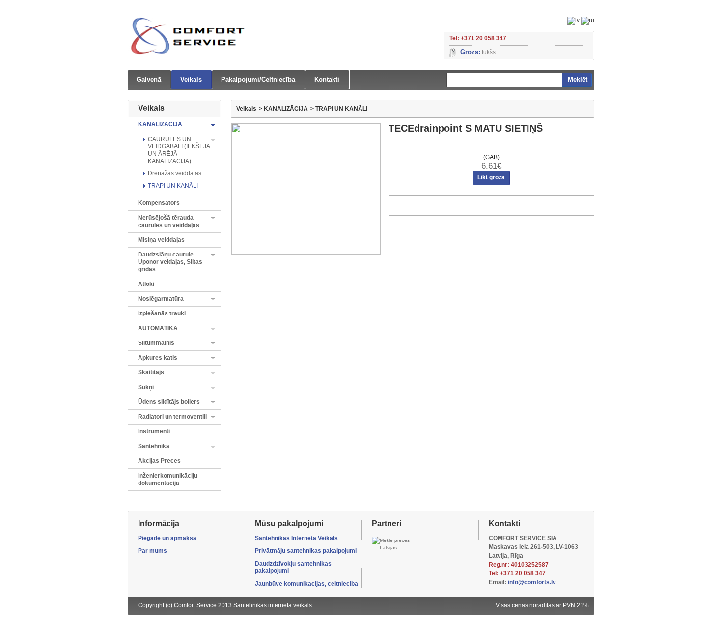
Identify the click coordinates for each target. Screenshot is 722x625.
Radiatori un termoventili (172, 416)
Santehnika (153, 446)
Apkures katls (157, 357)
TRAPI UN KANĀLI (173, 185)
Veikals (191, 79)
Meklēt (577, 79)
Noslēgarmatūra (161, 298)
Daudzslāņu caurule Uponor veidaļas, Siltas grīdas (170, 262)
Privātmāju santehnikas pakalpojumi (306, 550)
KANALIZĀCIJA (160, 124)
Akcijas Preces (159, 460)
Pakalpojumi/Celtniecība (258, 79)
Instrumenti (154, 431)
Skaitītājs (151, 372)
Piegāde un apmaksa (167, 538)
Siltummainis (156, 343)
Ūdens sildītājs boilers (169, 401)
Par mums (152, 550)
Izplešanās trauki (162, 313)
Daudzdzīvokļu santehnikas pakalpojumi (293, 567)
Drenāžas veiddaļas (174, 173)
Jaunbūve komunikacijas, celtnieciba (306, 583)
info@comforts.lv (532, 582)
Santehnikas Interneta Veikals (296, 538)
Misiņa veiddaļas (161, 239)
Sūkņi (146, 387)
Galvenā (149, 79)
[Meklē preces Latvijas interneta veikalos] (393, 544)
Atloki (146, 284)
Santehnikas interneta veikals (272, 605)
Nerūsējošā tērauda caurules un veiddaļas (168, 221)
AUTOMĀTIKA (158, 328)
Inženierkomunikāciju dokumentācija (167, 479)
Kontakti (326, 79)
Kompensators (159, 202)
